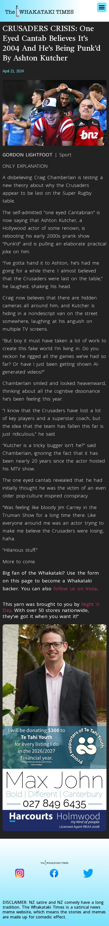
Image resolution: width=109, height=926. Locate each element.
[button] (101, 7)
